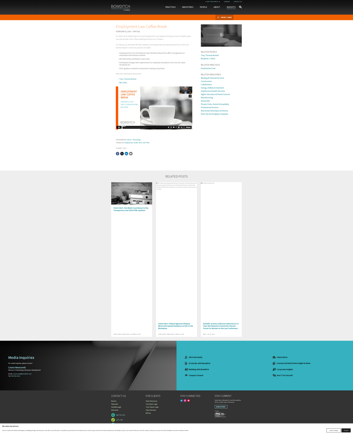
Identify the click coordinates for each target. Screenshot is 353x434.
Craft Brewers (206, 84)
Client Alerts (117, 334)
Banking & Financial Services (212, 78)
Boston (113, 401)
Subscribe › (221, 407)
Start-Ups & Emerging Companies (214, 114)
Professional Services (210, 107)
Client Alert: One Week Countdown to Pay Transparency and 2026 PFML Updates (130, 209)
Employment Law (208, 68)
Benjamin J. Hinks (208, 58)
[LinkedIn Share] (126, 153)
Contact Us (238, 1)
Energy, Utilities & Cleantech (212, 88)
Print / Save (226, 17)
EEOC (140, 143)
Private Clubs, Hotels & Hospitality (215, 104)
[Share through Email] (131, 153)
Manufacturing (207, 97)
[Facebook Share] (117, 153)
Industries (187, 7)
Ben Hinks (123, 82)
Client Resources (211, 1)
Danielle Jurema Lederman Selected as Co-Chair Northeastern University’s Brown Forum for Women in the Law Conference (221, 326)
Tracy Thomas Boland (127, 79)
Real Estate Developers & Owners (214, 110)
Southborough (116, 407)
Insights (231, 7)
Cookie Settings (333, 430)
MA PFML (146, 143)
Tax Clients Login (151, 404)
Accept (346, 430)
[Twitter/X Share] (122, 153)
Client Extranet (151, 410)
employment (128, 143)
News (204, 334)
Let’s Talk (119, 420)
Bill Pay (148, 413)
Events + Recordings (134, 140)
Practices (170, 7)
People (203, 7)
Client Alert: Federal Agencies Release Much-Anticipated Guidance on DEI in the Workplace (175, 326)
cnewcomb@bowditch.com (22, 374)
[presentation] (237, 177)
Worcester (114, 410)
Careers (227, 1)
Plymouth (114, 404)
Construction (206, 81)
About (217, 7)
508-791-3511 (120, 415)
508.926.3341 (15, 376)
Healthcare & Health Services (213, 91)
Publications (126, 334)
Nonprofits (205, 101)
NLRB (136, 143)
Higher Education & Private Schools (215, 94)
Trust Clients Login (152, 407)
